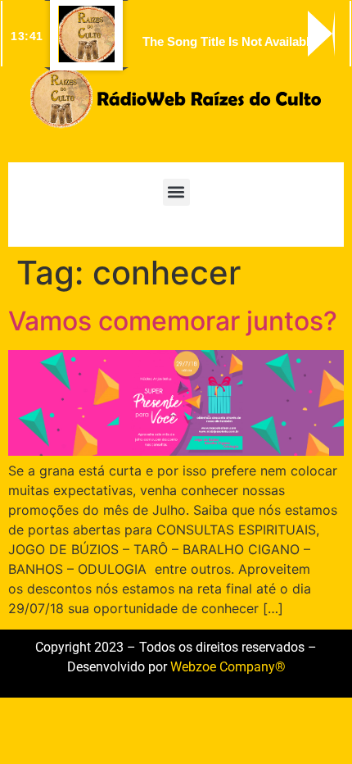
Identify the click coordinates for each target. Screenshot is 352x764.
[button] (176, 192)
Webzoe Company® (228, 667)
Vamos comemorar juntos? (172, 321)
